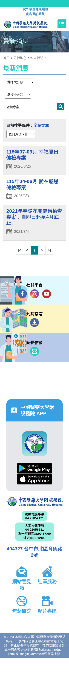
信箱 (34, 351)
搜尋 (60, 106)
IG (34, 293)
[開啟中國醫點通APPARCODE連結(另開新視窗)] (34, 443)
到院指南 (34, 322)
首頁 (6, 58)
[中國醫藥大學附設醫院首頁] (30, 24)
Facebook (22, 293)
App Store (34, 479)
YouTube (46, 293)
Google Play (34, 468)
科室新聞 (36, 58)
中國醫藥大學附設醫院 (34, 501)
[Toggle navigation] (62, 23)
